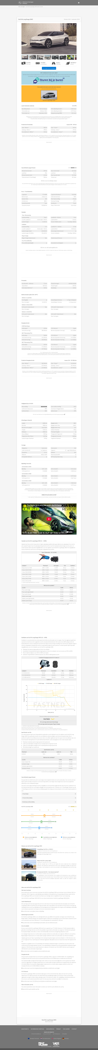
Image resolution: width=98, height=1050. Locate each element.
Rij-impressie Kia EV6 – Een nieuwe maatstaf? (48, 872)
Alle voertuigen (21, 6)
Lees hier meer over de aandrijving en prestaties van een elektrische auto (40, 922)
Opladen (64, 1034)
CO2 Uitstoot (47, 1034)
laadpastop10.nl (64, 604)
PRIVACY (58, 1029)
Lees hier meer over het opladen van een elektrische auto (36, 951)
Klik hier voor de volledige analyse (49, 180)
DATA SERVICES (50, 1029)
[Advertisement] (49, 12)
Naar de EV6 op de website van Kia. (31, 989)
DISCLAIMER (66, 1029)
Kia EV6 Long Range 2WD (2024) (61, 898)
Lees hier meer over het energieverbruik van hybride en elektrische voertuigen (41, 968)
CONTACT (74, 1029)
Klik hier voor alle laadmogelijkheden (49, 247)
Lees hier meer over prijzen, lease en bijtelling (33, 911)
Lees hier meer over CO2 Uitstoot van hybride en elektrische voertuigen (40, 981)
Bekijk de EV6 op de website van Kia (48, 494)
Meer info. (57, 137)
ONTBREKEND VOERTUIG (37, 1029)
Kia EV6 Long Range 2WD (49, 100)
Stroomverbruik (36, 1034)
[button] (75, 24)
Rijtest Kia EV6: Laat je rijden (44, 860)
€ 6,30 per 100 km (72, 221)
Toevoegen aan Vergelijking (49, 68)
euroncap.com (61, 414)
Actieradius (56, 1034)
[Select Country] (79, 3)
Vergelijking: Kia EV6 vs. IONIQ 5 (45, 849)
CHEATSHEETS (25, 1029)
